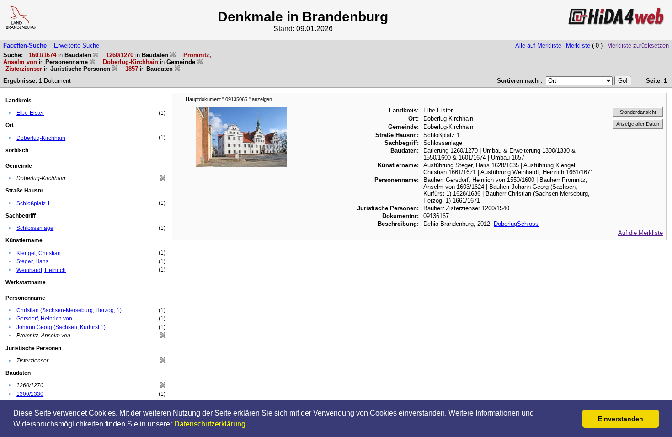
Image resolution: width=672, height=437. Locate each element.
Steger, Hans (32, 261)
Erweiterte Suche (76, 45)
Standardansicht (638, 112)
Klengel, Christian (38, 253)
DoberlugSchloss (516, 223)
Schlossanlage (34, 228)
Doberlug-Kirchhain (40, 138)
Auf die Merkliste (640, 232)
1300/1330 (29, 394)
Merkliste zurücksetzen (638, 45)
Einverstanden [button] (620, 418)
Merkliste (578, 45)
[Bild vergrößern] (241, 110)
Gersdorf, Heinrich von (44, 318)
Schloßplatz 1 (33, 203)
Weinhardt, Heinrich (41, 270)
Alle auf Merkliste (538, 45)
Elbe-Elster (30, 113)
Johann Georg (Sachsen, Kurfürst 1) (61, 327)
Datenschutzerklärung (209, 424)
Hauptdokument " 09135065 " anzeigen (229, 99)
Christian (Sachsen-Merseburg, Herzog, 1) (69, 310)
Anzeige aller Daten (637, 124)
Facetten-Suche (25, 45)
